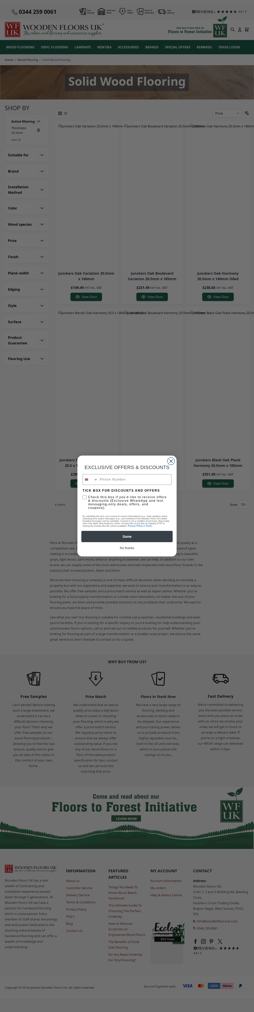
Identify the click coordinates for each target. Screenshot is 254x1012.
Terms (148, 526)
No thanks (127, 548)
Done (127, 537)
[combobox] (90, 479)
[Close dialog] (171, 461)
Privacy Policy (135, 526)
